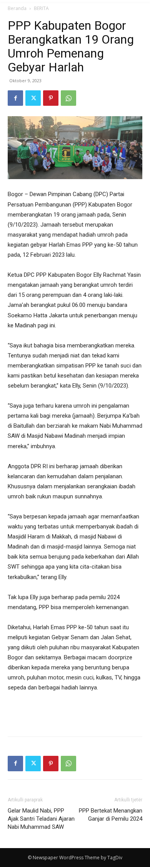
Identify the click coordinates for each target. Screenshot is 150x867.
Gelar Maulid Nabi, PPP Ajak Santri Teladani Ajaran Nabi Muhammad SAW (41, 818)
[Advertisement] (75, 712)
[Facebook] (15, 98)
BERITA (41, 8)
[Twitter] (33, 98)
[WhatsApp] (68, 98)
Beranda (17, 8)
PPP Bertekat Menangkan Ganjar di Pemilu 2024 (110, 814)
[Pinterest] (50, 98)
